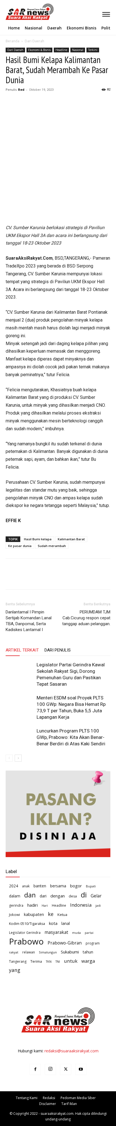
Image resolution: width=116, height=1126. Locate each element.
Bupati (91, 886)
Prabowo (26, 941)
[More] (63, 102)
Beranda (12, 41)
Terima (36, 961)
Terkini (92, 50)
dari (43, 896)
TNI (57, 961)
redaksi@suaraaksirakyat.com (71, 1050)
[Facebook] (11, 102)
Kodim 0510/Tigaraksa (27, 923)
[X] (24, 102)
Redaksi (49, 1097)
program (93, 943)
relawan (28, 952)
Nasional (77, 50)
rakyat (13, 952)
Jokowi (14, 914)
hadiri (32, 905)
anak (26, 886)
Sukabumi (70, 952)
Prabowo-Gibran (65, 943)
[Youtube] (80, 1069)
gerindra (16, 905)
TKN (49, 961)
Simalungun (48, 952)
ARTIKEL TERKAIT (22, 650)
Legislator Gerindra (25, 932)
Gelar (96, 896)
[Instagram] (50, 1069)
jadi (98, 905)
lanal (65, 923)
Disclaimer (47, 1103)
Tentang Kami (26, 1097)
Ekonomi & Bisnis (39, 50)
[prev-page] (9, 758)
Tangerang (17, 961)
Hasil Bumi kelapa (38, 539)
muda (76, 932)
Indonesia (81, 905)
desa (73, 896)
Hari (45, 905)
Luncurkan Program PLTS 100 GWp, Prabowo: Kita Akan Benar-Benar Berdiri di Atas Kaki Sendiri (71, 737)
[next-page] (18, 758)
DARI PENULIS (57, 650)
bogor (76, 885)
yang (14, 970)
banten (40, 885)
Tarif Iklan (69, 1103)
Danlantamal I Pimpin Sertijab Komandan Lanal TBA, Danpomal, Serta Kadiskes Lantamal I (29, 620)
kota (53, 923)
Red (21, 89)
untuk (70, 961)
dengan (57, 896)
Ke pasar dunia (20, 546)
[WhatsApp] (50, 102)
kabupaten (34, 914)
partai (89, 933)
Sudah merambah (52, 546)
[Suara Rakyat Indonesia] (8, 12)
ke (50, 914)
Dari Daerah (34, 41)
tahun (88, 952)
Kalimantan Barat (71, 539)
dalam (14, 896)
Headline (61, 50)
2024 (13, 885)
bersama (58, 885)
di (84, 895)
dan (30, 895)
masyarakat (56, 932)
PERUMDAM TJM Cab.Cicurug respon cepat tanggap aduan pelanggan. (86, 617)
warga (88, 961)
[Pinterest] (37, 102)
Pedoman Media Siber (78, 1097)
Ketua (62, 914)
